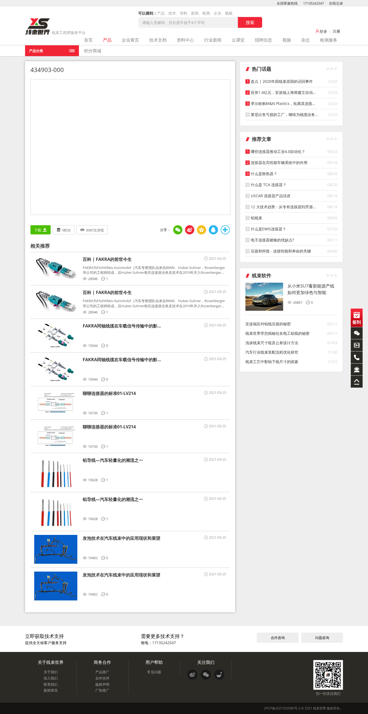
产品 (107, 40)
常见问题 (154, 671)
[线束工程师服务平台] (37, 26)
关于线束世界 (51, 662)
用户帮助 (154, 662)
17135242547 (313, 3)
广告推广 (102, 690)
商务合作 (102, 662)
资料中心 (185, 40)
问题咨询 (322, 637)
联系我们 (51, 684)
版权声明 (102, 684)
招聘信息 (263, 40)
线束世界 (319, 708)
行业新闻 (212, 40)
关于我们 (51, 671)
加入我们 (51, 678)
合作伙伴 (102, 678)
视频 (286, 40)
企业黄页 (130, 40)
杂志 (305, 40)
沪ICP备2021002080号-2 (282, 708)
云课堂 (238, 40)
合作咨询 (278, 637)
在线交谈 (336, 3)
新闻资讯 (51, 690)
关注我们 (205, 662)
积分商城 (92, 51)
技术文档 (157, 40)
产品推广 (102, 671)
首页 (88, 40)
